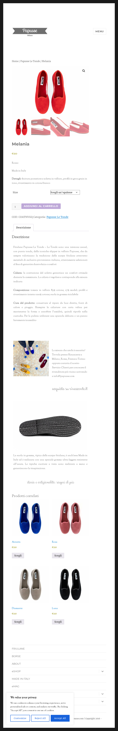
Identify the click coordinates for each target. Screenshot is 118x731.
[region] (40, 709)
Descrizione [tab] (23, 227)
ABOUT (16, 663)
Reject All (40, 718)
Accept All (60, 718)
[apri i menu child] (102, 671)
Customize (20, 718)
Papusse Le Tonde (30, 61)
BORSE (16, 656)
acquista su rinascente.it (69, 388)
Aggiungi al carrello (41, 206)
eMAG (15, 686)
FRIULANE (18, 648)
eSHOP (16, 671)
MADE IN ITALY (21, 678)
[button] (84, 71)
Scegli (18, 555)
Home (15, 61)
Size (15, 192)
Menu (99, 31)
